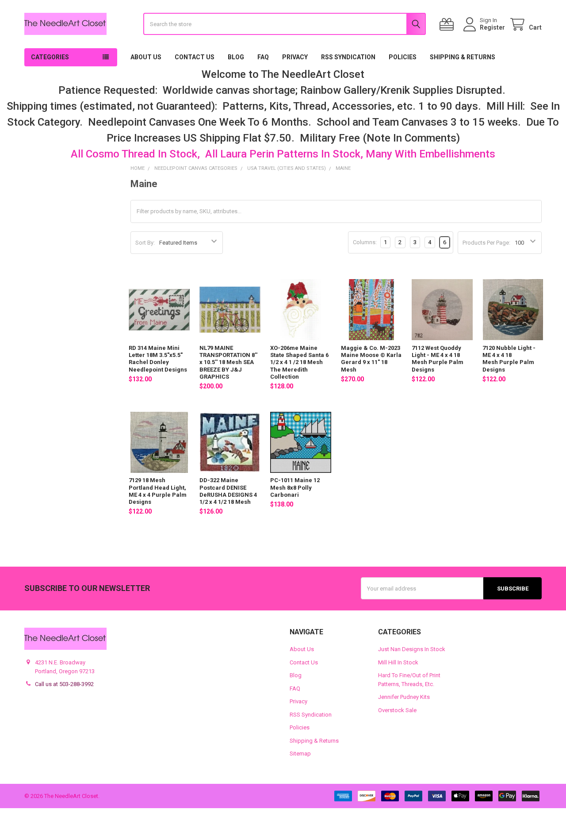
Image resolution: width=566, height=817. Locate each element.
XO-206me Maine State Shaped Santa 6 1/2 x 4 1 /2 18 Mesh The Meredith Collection (299, 362)
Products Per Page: (486, 242)
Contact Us (194, 57)
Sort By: (145, 242)
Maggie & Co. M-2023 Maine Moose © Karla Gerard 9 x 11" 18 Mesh (371, 359)
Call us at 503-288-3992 (64, 684)
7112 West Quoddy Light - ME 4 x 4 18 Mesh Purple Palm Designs (437, 359)
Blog (236, 57)
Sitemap (300, 753)
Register (492, 27)
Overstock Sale (397, 710)
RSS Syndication (348, 57)
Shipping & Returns (462, 57)
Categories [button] (50, 57)
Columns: (365, 242)
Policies (403, 57)
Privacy (295, 57)
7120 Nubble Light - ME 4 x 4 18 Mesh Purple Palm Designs (508, 359)
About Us (145, 57)
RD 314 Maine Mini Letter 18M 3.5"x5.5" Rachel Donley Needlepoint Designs (158, 359)
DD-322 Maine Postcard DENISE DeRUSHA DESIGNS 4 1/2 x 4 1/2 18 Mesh (228, 491)
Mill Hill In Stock (398, 662)
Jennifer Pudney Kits (404, 697)
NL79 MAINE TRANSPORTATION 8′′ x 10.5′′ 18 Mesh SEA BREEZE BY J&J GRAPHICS (228, 362)
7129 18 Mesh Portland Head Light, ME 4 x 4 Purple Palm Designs (158, 491)
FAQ (263, 57)
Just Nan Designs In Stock (411, 649)
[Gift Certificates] (448, 24)
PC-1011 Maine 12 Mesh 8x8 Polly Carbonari (295, 487)
